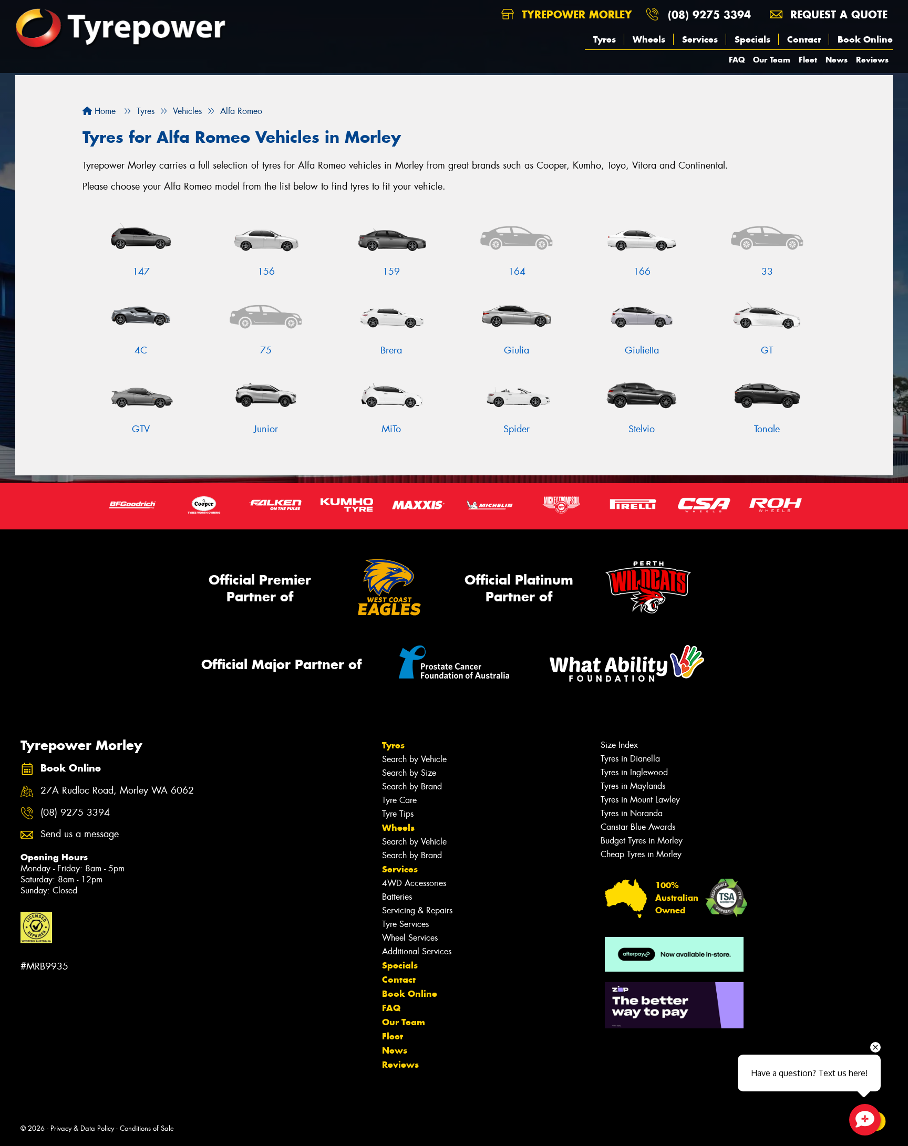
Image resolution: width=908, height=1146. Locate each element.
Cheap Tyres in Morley (641, 854)
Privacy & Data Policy (82, 1128)
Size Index (619, 745)
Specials (752, 39)
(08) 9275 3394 (709, 14)
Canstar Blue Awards (638, 826)
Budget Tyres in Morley (642, 840)
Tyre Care (399, 800)
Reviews (872, 60)
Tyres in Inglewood (634, 772)
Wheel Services (410, 937)
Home (104, 111)
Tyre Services (405, 924)
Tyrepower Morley (575, 14)
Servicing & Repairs (417, 910)
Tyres (604, 39)
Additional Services (416, 951)
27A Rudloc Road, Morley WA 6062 (117, 791)
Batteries (397, 896)
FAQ (737, 60)
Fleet (808, 60)
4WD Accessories (414, 883)
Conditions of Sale (147, 1128)
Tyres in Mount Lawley (640, 799)
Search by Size (409, 772)
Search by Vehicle (414, 759)
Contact (804, 39)
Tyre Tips (398, 813)
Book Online (865, 39)
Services (700, 39)
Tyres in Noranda (632, 813)
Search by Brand (412, 786)
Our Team (771, 60)
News (837, 60)
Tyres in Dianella (630, 758)
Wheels (649, 39)
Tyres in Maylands (633, 785)
